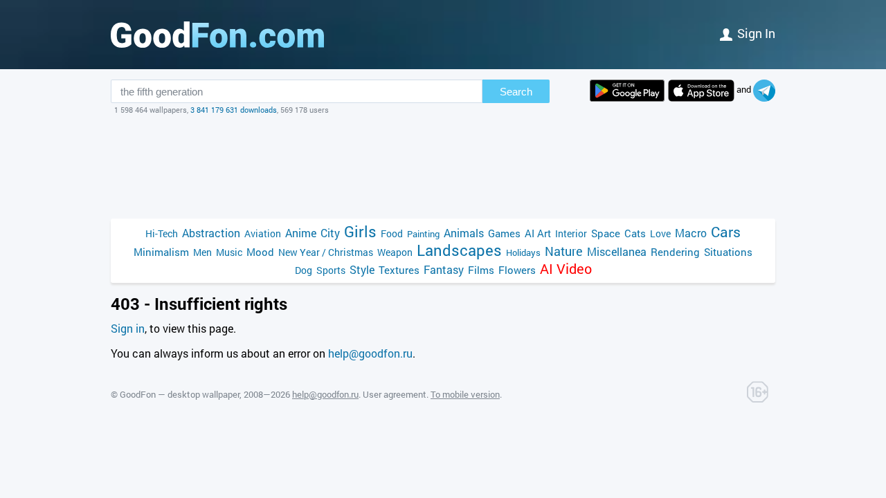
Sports (330, 270)
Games (504, 233)
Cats (635, 233)
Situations (728, 252)
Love (660, 233)
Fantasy (444, 269)
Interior (571, 233)
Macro (691, 232)
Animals (464, 232)
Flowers (517, 270)
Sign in (756, 33)
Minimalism (161, 252)
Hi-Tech (161, 233)
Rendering (675, 252)
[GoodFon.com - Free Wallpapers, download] (217, 34)
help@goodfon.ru (370, 353)
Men (202, 252)
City (330, 232)
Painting (423, 234)
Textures (399, 270)
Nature (564, 251)
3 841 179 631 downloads (233, 109)
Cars (726, 232)
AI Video (566, 269)
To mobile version (465, 394)
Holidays (523, 252)
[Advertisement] (443, 166)
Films (481, 270)
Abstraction (211, 232)
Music (229, 252)
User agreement (394, 394)
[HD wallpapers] (627, 91)
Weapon (395, 252)
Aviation (262, 233)
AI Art (538, 233)
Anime (300, 232)
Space (605, 233)
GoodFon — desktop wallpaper (179, 394)
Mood (260, 252)
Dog (303, 270)
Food (392, 233)
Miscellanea (617, 251)
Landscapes (459, 250)
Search (516, 92)
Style (362, 269)
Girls (360, 231)
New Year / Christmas (325, 252)
